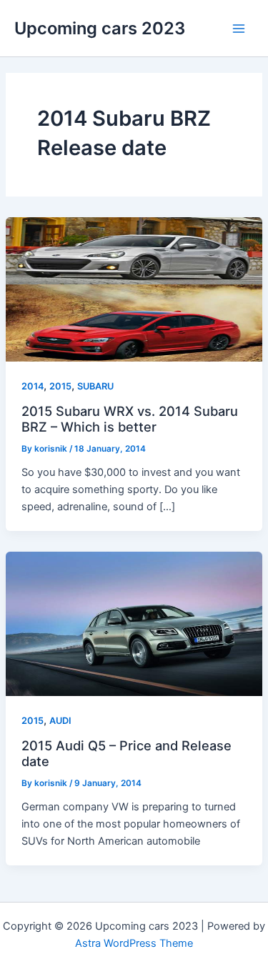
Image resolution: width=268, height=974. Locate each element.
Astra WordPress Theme (134, 943)
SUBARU (95, 386)
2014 (32, 386)
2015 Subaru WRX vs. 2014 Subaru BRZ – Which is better (129, 418)
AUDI (60, 720)
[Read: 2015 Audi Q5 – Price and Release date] (134, 623)
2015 (60, 386)
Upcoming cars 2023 (99, 28)
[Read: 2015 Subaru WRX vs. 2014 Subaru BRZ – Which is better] (134, 288)
